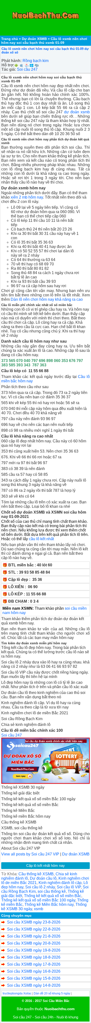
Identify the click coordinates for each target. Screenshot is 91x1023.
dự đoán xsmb (77, 112)
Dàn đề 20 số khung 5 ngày (52, 993)
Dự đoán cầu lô (43, 878)
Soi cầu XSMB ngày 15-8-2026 (33, 978)
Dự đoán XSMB (34, 39)
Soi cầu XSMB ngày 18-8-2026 (33, 957)
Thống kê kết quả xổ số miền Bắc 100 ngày (38, 900)
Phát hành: (11, 61)
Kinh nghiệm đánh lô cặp (60, 883)
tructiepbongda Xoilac (17, 993)
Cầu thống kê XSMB (36, 874)
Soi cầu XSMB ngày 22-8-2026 (33, 929)
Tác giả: (8, 69)
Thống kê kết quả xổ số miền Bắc (52, 896)
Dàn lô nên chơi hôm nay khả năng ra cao (47, 299)
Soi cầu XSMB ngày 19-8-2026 (33, 950)
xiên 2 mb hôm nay (27, 197)
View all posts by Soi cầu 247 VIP (30, 854)
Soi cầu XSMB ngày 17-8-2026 (33, 964)
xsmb (38, 909)
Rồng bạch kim (36, 61)
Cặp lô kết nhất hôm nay (45, 865)
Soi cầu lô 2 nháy (40, 887)
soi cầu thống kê (52, 891)
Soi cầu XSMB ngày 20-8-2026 (33, 943)
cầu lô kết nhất (41, 539)
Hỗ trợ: (7, 65)
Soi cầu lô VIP (69, 887)
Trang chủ (9, 39)
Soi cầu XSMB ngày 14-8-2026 (33, 985)
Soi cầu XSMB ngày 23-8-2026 (33, 922)
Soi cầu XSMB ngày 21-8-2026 (33, 936)
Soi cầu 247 (27, 69)
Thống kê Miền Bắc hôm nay (49, 904)
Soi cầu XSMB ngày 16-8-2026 (33, 971)
